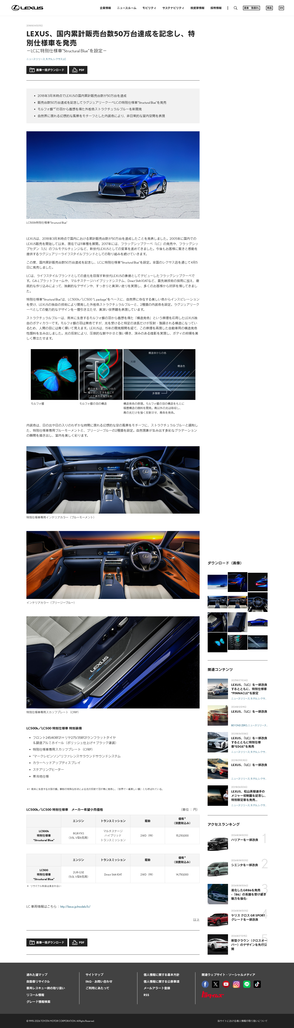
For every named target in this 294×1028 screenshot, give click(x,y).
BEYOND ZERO (239, 725)
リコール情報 (35, 995)
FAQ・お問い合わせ (99, 981)
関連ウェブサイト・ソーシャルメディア (228, 974)
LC (64, 59)
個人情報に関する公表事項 (161, 981)
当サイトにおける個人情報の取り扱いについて (242, 1020)
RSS (146, 995)
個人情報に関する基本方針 (161, 974)
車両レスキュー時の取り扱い (45, 988)
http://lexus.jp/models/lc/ (75, 906)
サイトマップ (94, 974)
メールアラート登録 (157, 988)
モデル (49, 59)
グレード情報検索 (38, 1001)
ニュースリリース (35, 59)
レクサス (58, 59)
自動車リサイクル (38, 981)
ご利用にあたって (97, 988)
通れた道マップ (36, 974)
